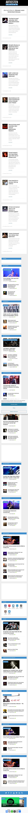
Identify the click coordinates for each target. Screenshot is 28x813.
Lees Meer (10, 34)
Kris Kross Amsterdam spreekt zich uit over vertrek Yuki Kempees (10, 423)
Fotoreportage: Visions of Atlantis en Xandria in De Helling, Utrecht (11, 387)
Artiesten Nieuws (12, 281)
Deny (14, 407)
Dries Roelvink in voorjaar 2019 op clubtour (13, 182)
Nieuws (3, 798)
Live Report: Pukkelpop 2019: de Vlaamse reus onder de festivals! (12, 356)
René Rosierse (11, 351)
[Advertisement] (11, 453)
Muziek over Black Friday (13, 649)
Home (8, 809)
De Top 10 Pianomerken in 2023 (14, 643)
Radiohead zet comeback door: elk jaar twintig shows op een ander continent (13, 430)
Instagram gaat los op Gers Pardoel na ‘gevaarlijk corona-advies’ (13, 327)
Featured (5, 502)
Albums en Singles (7, 695)
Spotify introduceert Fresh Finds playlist (10, 805)
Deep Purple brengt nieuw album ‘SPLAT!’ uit (14, 737)
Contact (19, 809)
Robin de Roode (12, 329)
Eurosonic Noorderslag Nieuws (10, 339)
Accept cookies (14, 404)
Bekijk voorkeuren (14, 411)
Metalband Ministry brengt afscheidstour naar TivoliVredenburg (13, 286)
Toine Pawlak (12, 395)
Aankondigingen (7, 269)
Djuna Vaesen (12, 486)
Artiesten (5, 305)
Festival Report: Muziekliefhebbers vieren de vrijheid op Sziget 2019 (13, 364)
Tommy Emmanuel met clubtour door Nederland (14, 235)
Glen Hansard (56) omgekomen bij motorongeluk (11, 293)
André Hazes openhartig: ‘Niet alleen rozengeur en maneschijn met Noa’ (13, 437)
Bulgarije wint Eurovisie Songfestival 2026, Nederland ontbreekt (12, 484)
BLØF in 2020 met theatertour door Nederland (13, 74)
